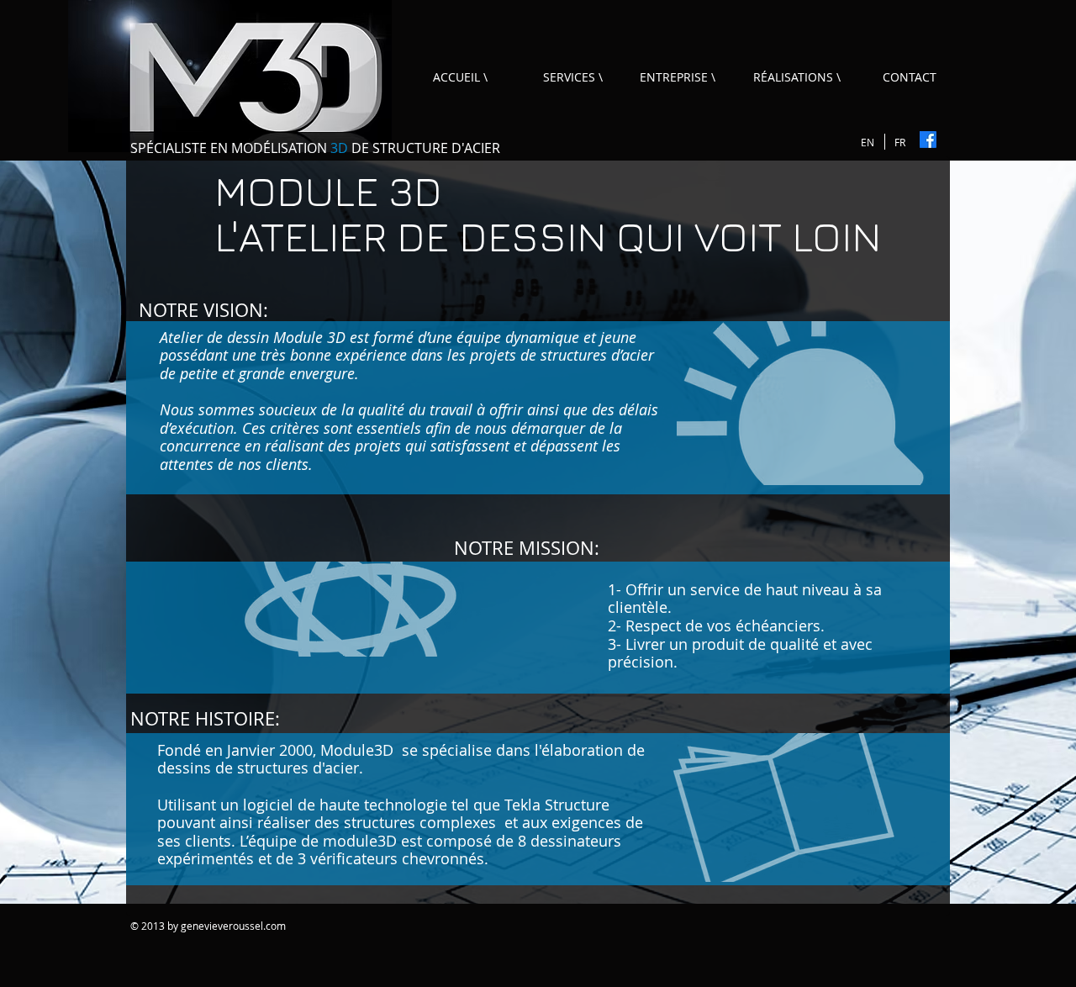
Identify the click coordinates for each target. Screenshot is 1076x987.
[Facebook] (928, 139)
